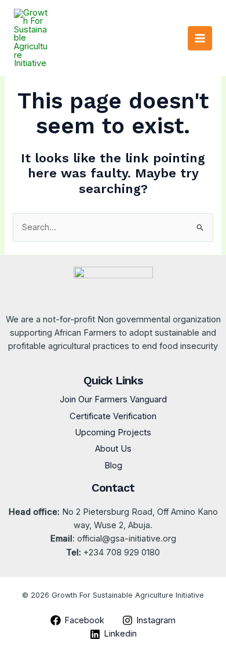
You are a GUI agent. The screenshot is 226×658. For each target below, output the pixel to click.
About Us (113, 448)
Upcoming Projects (113, 432)
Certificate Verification (113, 416)
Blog (113, 465)
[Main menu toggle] (200, 38)
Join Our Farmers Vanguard (113, 399)
